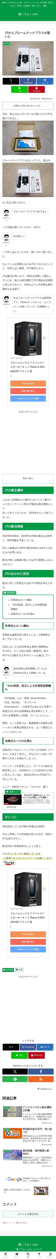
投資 (20, 970)
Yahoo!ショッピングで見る (28, 398)
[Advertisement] (28, 442)
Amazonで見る (28, 383)
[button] (50, 712)
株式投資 (9, 970)
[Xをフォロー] (15, 1072)
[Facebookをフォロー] (41, 1072)
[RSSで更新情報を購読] (41, 1079)
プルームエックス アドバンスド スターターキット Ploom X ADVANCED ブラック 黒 (27, 367)
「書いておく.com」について (28, 1249)
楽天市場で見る (28, 391)
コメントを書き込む (28, 1214)
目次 (25, 478)
